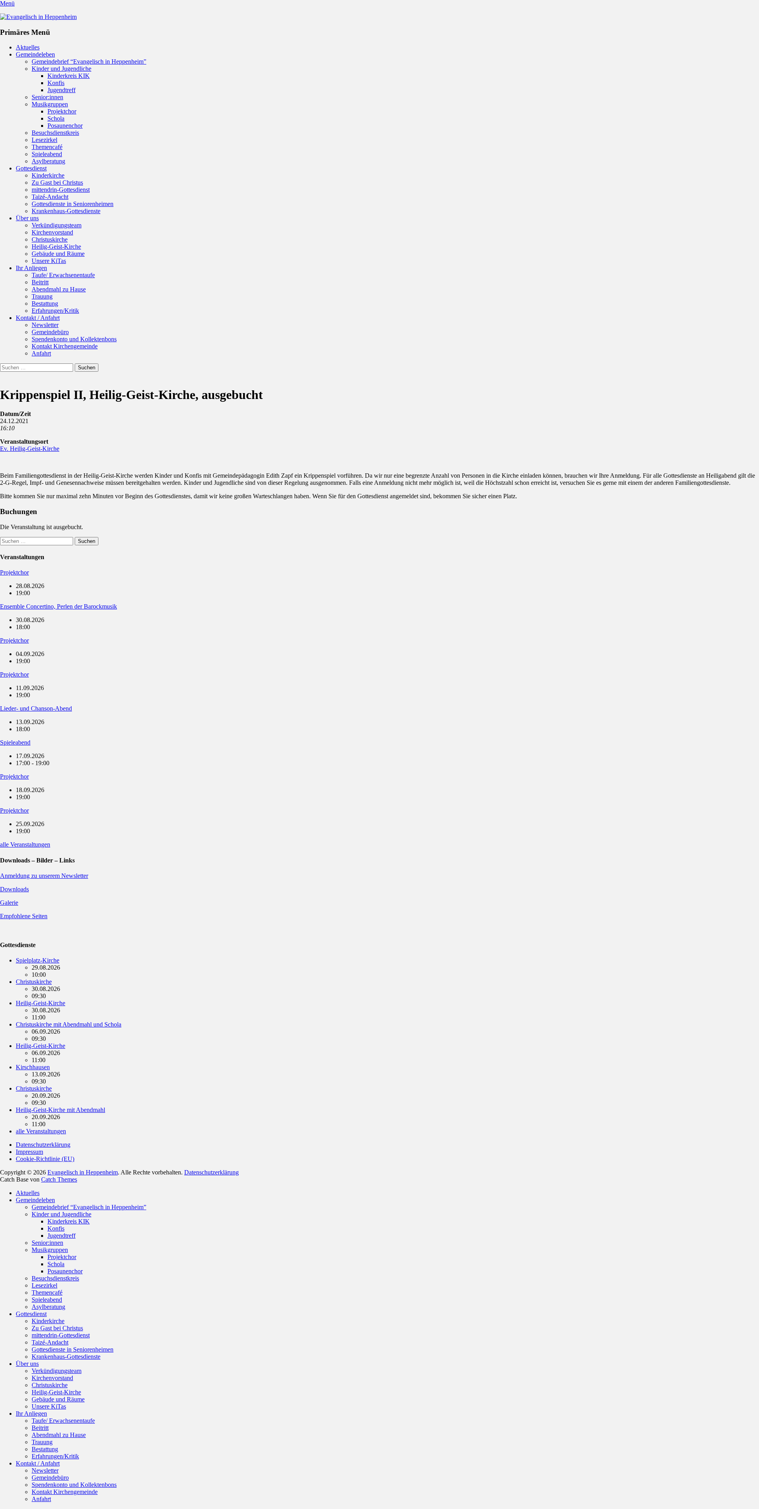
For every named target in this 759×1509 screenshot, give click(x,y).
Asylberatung (48, 161)
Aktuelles (28, 47)
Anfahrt (41, 353)
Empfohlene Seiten (23, 916)
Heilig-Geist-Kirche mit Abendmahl (60, 1109)
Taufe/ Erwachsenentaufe (63, 275)
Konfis (55, 82)
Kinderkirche (48, 175)
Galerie (9, 902)
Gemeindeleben (35, 54)
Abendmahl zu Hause (59, 289)
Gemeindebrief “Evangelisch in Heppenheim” (89, 61)
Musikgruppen (50, 104)
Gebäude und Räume (58, 253)
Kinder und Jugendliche (61, 68)
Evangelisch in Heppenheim (82, 1172)
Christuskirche (50, 239)
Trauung (42, 296)
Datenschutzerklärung (43, 1144)
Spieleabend (47, 154)
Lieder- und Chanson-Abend (36, 708)
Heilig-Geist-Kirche (56, 246)
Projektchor (61, 111)
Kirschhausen (33, 1067)
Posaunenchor (65, 125)
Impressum (29, 1151)
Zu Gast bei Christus (57, 182)
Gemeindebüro (50, 332)
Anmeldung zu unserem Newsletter (44, 875)
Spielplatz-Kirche (37, 960)
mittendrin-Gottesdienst (61, 189)
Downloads (14, 889)
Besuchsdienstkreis (55, 132)
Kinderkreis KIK (68, 75)
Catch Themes (59, 1179)
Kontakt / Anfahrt (38, 317)
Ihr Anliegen (31, 268)
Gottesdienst (31, 168)
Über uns (27, 218)
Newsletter (45, 324)
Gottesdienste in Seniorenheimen (72, 203)
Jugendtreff (61, 90)
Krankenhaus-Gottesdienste (66, 211)
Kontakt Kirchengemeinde (65, 346)
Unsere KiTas (49, 260)
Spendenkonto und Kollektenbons (74, 339)
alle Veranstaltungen (25, 844)
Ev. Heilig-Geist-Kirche (29, 448)
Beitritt (40, 282)
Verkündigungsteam (56, 225)
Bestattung (45, 303)
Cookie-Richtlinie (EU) (45, 1158)
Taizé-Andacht (50, 196)
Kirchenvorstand (52, 232)
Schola (55, 118)
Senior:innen (47, 97)
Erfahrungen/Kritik (55, 310)
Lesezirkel (44, 139)
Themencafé (47, 147)
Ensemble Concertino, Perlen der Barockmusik (58, 606)
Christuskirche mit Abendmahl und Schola (68, 1024)
